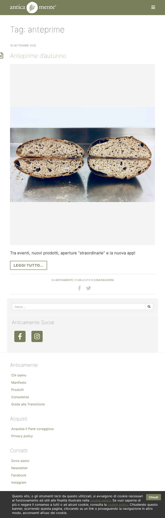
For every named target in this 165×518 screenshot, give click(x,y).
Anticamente (64, 280)
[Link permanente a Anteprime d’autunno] (82, 154)
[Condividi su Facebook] (79, 288)
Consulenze (20, 397)
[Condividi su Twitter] (88, 288)
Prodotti (17, 390)
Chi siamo (18, 375)
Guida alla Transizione (28, 404)
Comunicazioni (104, 280)
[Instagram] (37, 336)
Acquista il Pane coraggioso (32, 429)
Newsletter (19, 468)
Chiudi (153, 497)
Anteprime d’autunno (38, 55)
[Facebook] (20, 336)
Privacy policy (22, 436)
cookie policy (100, 500)
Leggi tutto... (28, 265)
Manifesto (18, 382)
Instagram (18, 482)
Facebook (18, 475)
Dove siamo (20, 461)
